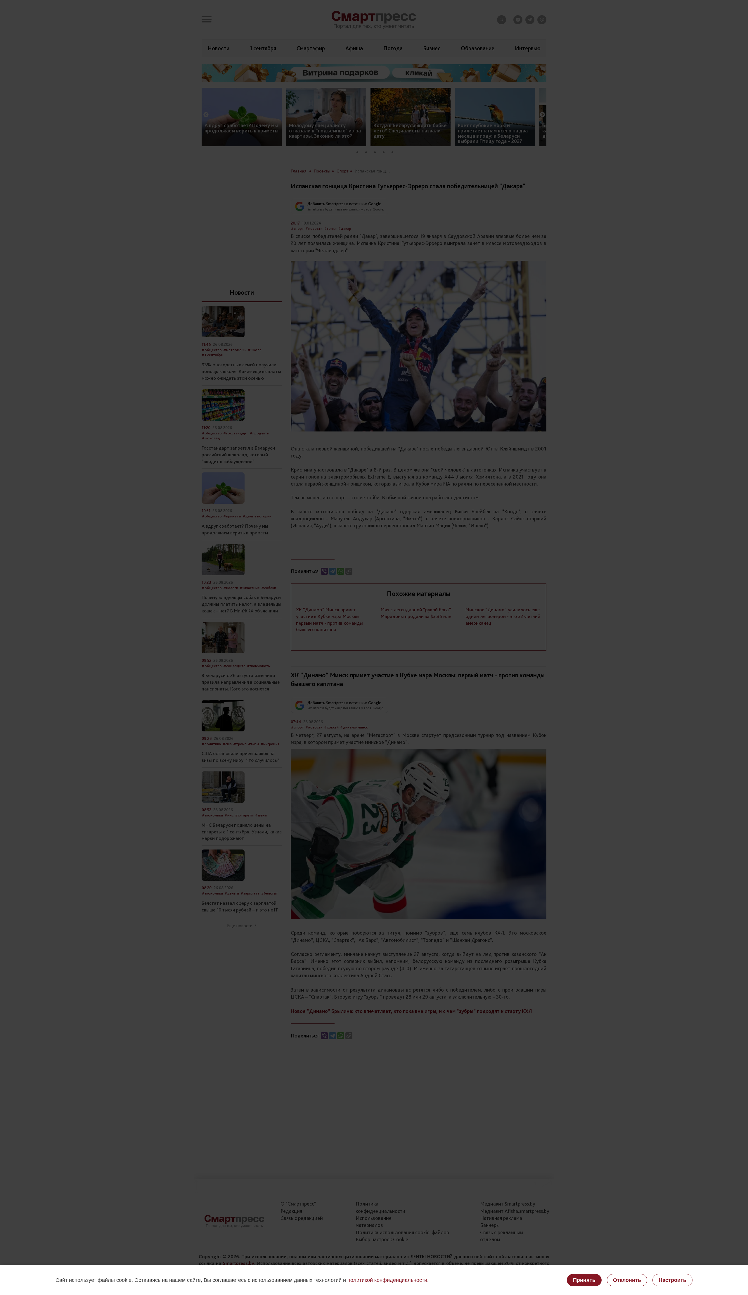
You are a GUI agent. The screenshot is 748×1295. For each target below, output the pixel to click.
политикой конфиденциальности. (388, 1280)
